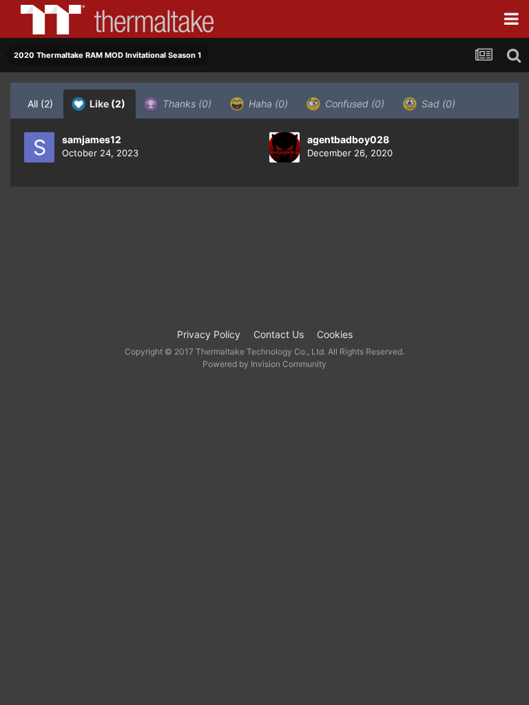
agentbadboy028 (348, 139)
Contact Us (278, 334)
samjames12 (91, 139)
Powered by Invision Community (264, 364)
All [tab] (40, 103)
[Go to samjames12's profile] (39, 147)
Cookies (335, 334)
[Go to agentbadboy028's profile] (284, 147)
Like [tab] (106, 103)
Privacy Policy (208, 334)
